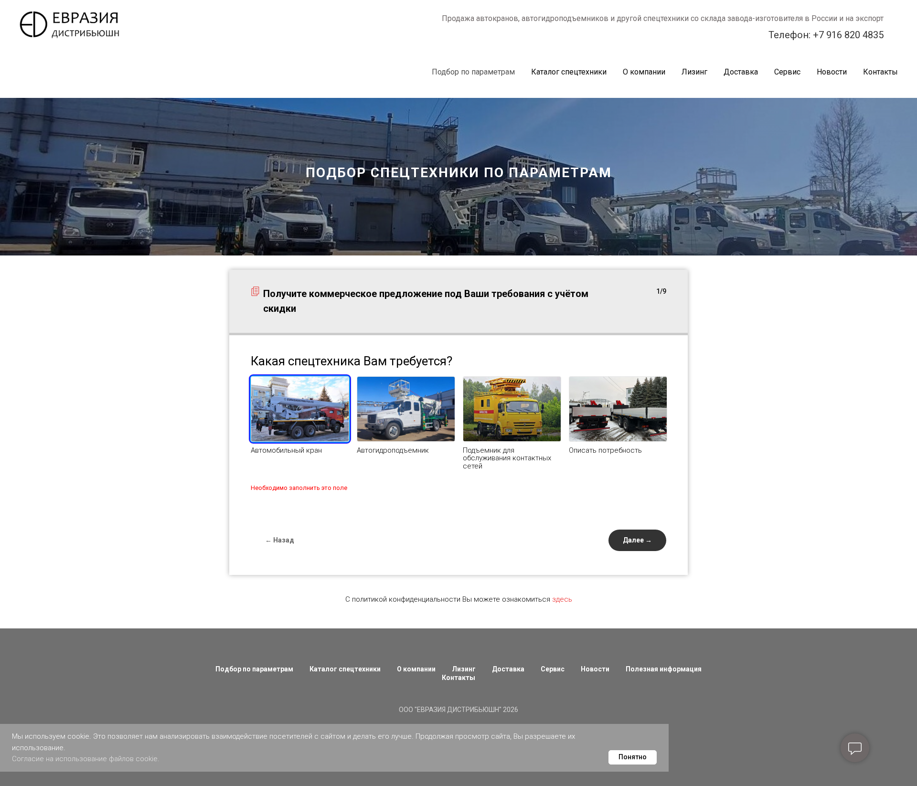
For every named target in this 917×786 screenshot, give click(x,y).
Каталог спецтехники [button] (569, 71)
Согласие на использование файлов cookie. (86, 758)
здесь (562, 599)
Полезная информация (664, 669)
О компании (644, 71)
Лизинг (694, 71)
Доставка (741, 71)
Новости (832, 71)
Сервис (553, 669)
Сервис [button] (787, 71)
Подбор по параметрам (473, 71)
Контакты (880, 71)
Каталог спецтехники (345, 669)
